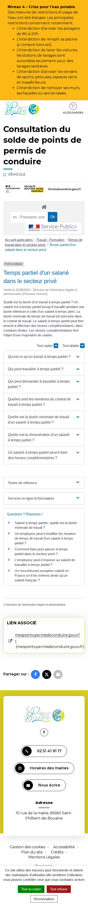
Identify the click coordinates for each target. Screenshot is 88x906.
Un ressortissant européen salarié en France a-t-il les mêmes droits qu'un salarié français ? (42, 575)
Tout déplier (71, 346)
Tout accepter (31, 889)
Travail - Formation (51, 240)
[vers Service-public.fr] (53, 228)
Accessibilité (64, 847)
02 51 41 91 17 (49, 751)
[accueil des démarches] (44, 207)
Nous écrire (49, 785)
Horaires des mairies (49, 768)
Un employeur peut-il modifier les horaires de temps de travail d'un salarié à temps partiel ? (45, 538)
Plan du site (32, 852)
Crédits (57, 852)
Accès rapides (73, 112)
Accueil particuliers (19, 240)
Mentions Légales (44, 857)
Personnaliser (44, 899)
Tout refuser (58, 889)
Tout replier (45, 346)
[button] (44, 357)
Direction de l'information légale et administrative (36, 604)
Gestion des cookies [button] (27, 847)
